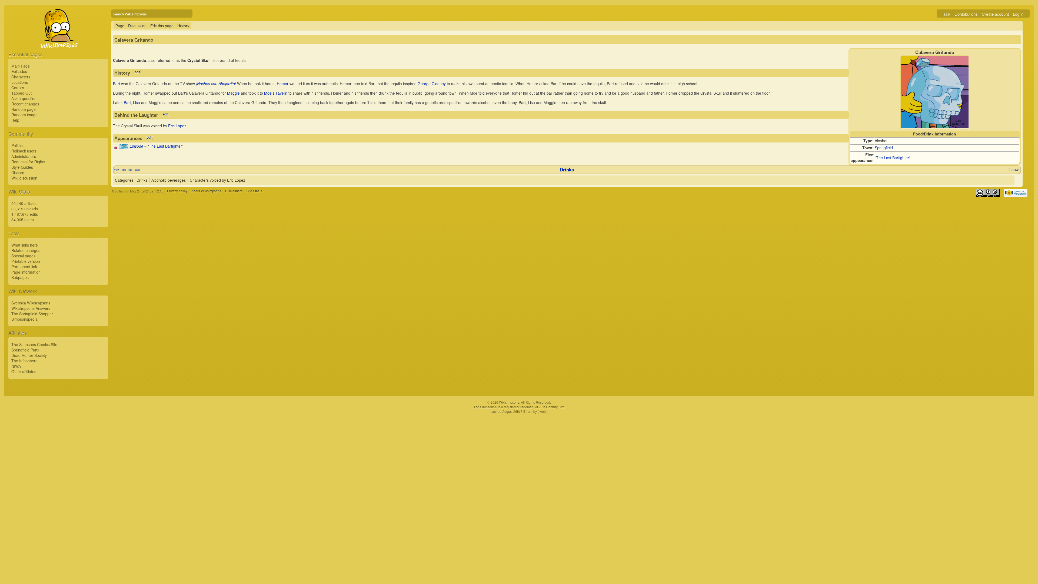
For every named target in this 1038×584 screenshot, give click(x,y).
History (183, 25)
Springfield (884, 147)
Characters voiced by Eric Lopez (217, 180)
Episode (136, 146)
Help (15, 120)
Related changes (25, 250)
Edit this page (162, 25)
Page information (26, 272)
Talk (946, 14)
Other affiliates (23, 371)
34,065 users (22, 219)
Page (119, 25)
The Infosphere (24, 360)
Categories (124, 180)
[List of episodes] (123, 147)
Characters (20, 76)
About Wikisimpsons (206, 191)
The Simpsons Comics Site (34, 344)
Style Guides (22, 167)
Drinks (567, 169)
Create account (995, 14)
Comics (17, 87)
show (1014, 169)
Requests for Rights (28, 161)
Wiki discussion (24, 178)
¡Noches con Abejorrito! (216, 83)
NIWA (16, 366)
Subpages (20, 277)
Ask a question (23, 98)
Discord (17, 172)
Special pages (23, 255)
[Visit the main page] (58, 41)
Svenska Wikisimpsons (30, 303)
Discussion (137, 25)
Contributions (966, 14)
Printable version (25, 261)
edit (137, 71)
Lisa (136, 102)
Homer (282, 83)
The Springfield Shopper (32, 313)
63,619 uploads (24, 208)
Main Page (20, 66)
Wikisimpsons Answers (30, 308)
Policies (17, 145)
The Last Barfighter (892, 157)
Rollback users (23, 151)
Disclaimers (233, 191)
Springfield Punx (25, 350)
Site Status (254, 191)
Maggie (233, 93)
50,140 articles (23, 203)
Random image (24, 114)
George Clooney (432, 83)
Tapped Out (21, 93)
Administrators (23, 156)
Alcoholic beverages (168, 180)
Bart (116, 83)
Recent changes (25, 104)
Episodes (19, 71)
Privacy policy (177, 191)
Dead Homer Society (29, 355)
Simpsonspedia (24, 319)
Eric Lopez (177, 125)
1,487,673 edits (24, 214)
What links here (24, 245)
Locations (19, 82)
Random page (23, 109)
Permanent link (24, 266)
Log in (1018, 14)
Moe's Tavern (275, 93)
